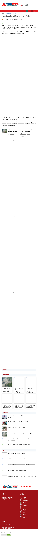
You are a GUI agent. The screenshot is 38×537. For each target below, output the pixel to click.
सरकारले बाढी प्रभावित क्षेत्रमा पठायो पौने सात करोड (17, 427)
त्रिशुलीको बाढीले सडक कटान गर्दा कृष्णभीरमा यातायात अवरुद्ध (19, 444)
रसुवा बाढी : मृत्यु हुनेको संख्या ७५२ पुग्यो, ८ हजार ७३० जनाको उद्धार (7, 390)
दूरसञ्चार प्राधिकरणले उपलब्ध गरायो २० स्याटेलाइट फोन (18, 422)
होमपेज (3, 13)
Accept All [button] (9, 534)
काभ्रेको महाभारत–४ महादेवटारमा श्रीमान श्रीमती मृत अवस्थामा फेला (20, 459)
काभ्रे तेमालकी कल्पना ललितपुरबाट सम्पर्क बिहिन (16, 453)
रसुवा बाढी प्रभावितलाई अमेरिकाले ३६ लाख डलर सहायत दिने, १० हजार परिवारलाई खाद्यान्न (19, 390)
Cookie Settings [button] (4, 534)
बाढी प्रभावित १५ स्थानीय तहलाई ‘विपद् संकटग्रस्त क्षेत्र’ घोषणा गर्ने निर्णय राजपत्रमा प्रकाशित (19, 407)
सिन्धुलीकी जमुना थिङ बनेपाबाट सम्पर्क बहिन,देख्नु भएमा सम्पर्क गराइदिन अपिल (22, 476)
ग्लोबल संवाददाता (7, 20)
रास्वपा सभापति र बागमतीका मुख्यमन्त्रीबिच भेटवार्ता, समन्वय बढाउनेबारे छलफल (20, 416)
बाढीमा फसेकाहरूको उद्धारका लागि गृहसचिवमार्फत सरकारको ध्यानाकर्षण (30, 390)
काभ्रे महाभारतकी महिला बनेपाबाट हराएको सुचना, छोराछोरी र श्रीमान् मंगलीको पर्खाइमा (21, 465)
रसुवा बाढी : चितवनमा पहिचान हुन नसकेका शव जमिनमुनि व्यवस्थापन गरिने (7, 407)
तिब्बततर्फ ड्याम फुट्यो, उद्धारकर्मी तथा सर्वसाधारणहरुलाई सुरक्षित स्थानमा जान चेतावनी (30, 407)
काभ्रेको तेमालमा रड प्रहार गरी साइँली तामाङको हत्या (17, 470)
